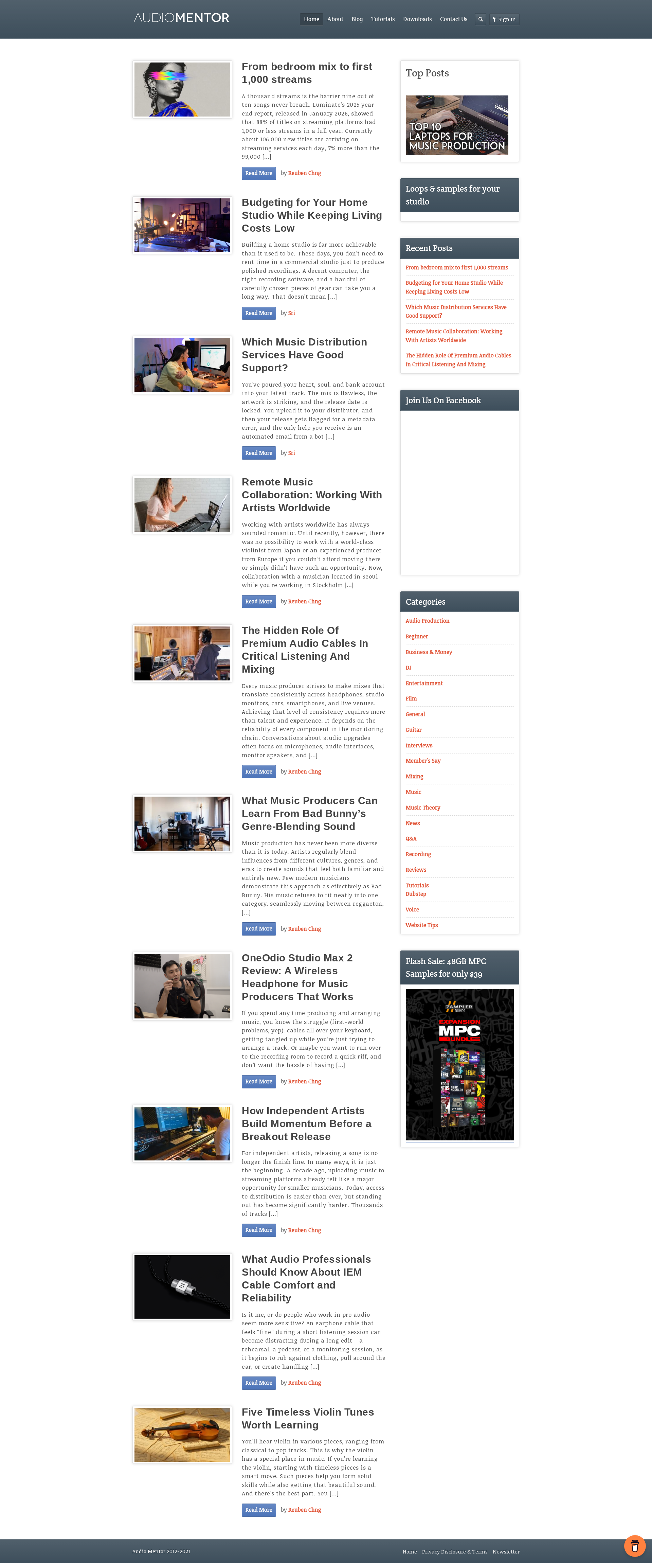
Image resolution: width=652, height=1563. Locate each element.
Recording (418, 854)
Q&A (411, 838)
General (415, 714)
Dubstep (416, 894)
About (335, 19)
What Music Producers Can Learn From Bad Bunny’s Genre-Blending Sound (310, 813)
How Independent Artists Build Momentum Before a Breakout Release (307, 1123)
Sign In (507, 19)
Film (411, 698)
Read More (259, 173)
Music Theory (423, 807)
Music (413, 792)
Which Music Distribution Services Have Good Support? (304, 354)
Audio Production (428, 620)
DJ (409, 667)
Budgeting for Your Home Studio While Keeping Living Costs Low (312, 215)
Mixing (414, 776)
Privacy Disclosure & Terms (455, 1551)
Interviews (419, 745)
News (413, 823)
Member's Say (423, 760)
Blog (357, 19)
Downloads (417, 19)
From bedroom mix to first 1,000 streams (457, 267)
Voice (412, 909)
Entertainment (424, 683)
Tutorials (383, 19)
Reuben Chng (304, 173)
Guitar (414, 729)
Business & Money (429, 652)
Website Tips (422, 925)
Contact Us (454, 19)
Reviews (416, 869)
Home (311, 19)
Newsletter (506, 1551)
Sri (291, 313)
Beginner (417, 636)
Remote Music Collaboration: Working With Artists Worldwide (312, 494)
